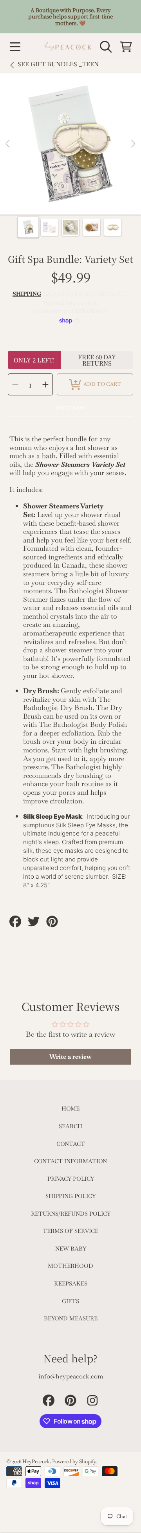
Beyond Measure (71, 1318)
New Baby (70, 1248)
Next (133, 144)
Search (70, 1126)
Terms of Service (70, 1230)
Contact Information (70, 1161)
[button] (14, 46)
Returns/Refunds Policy (70, 1213)
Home (70, 1108)
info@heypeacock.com (70, 1376)
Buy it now (70, 408)
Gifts (70, 1301)
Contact (70, 1143)
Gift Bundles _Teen (58, 64)
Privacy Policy (70, 1178)
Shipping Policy (70, 1196)
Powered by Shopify (74, 1461)
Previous (8, 144)
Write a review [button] (70, 1056)
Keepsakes (70, 1283)
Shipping (27, 294)
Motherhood (70, 1265)
